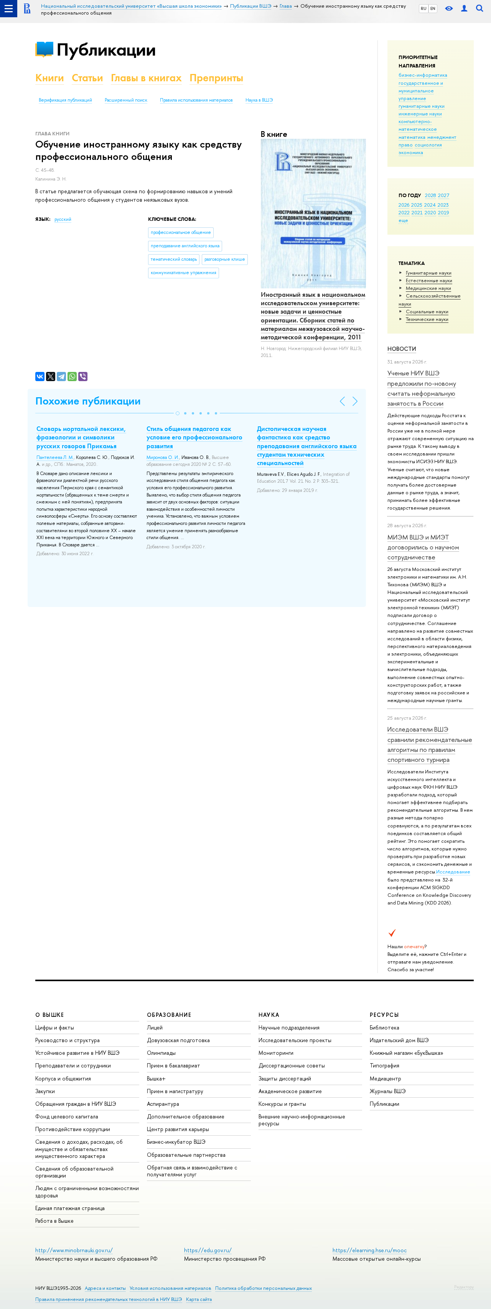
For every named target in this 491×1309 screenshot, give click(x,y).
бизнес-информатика (423, 74)
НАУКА (269, 1014)
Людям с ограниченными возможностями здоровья (87, 1191)
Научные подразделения (289, 1027)
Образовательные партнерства (186, 1154)
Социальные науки (427, 311)
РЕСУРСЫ (384, 1014)
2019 (443, 212)
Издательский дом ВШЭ (399, 1040)
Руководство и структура (67, 1040)
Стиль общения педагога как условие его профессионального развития (194, 437)
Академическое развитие (290, 1091)
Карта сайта (199, 1299)
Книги (49, 77)
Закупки (45, 1091)
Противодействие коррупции (72, 1129)
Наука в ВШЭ (259, 100)
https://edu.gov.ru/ (208, 1250)
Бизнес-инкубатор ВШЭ (176, 1141)
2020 (430, 212)
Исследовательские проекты (295, 1040)
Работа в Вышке (54, 1220)
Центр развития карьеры (178, 1129)
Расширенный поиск (126, 100)
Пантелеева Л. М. (55, 457)
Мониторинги (276, 1052)
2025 (416, 204)
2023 (443, 204)
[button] (177, 413)
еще (403, 220)
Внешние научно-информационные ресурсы (302, 1120)
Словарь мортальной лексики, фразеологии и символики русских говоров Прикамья (81, 437)
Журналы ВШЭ (388, 1091)
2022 (404, 212)
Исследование (453, 871)
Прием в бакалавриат (173, 1065)
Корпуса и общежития (63, 1078)
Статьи (87, 77)
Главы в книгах (146, 77)
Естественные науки (429, 280)
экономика (411, 152)
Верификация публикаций (65, 100)
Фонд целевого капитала (66, 1116)
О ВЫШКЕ (49, 1014)
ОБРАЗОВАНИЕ (169, 1014)
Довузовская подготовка (178, 1040)
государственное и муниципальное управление (421, 90)
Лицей (155, 1027)
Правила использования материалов (196, 100)
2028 (430, 195)
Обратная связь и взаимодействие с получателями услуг (192, 1171)
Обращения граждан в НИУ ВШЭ (75, 1103)
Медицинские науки (428, 287)
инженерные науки (420, 113)
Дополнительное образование (185, 1116)
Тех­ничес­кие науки (427, 319)
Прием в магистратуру (175, 1091)
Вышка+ (156, 1078)
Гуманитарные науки (428, 272)
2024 (430, 204)
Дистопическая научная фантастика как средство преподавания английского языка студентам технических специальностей (307, 445)
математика (412, 136)
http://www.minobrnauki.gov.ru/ (74, 1250)
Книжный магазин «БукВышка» (406, 1052)
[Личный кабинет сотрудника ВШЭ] (464, 8)
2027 (443, 195)
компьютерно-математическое (418, 125)
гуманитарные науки (422, 105)
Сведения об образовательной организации (74, 1172)
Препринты (216, 77)
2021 (417, 212)
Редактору (464, 1286)
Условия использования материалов (170, 1288)
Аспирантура (163, 1103)
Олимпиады (161, 1052)
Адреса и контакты (105, 1288)
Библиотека (384, 1027)
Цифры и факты (54, 1027)
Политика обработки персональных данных (263, 1288)
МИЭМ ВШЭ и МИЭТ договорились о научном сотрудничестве (423, 547)
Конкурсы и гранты (282, 1103)
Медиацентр (385, 1078)
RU (424, 8)
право (406, 144)
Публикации (106, 49)
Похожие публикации (88, 401)
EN (432, 8)
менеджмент (441, 136)
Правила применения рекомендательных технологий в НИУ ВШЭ (108, 1299)
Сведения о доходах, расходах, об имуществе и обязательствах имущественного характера (79, 1148)
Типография (384, 1065)
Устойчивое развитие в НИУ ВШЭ (77, 1052)
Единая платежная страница (70, 1208)
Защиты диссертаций (285, 1078)
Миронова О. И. (163, 457)
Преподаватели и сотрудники (73, 1065)
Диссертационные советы (292, 1065)
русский (62, 219)
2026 (404, 204)
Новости (401, 349)
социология (428, 144)
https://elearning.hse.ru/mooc (370, 1250)
